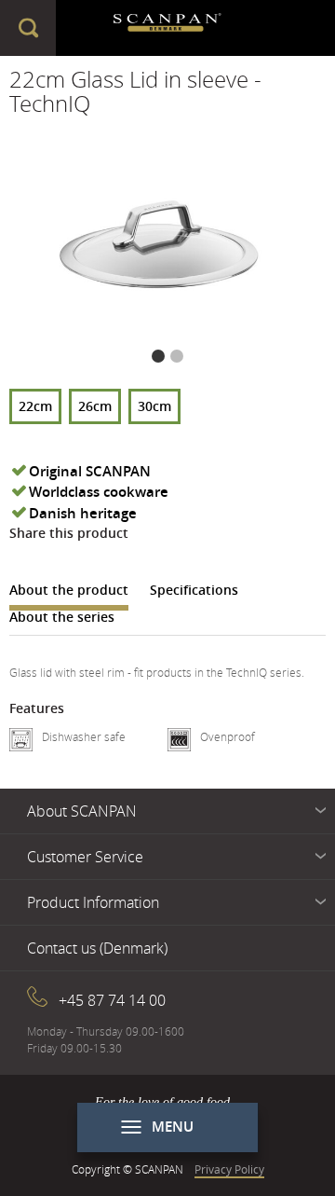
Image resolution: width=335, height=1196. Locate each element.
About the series (61, 616)
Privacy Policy (229, 1169)
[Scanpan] (167, 28)
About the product (68, 589)
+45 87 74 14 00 (112, 1000)
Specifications (194, 589)
